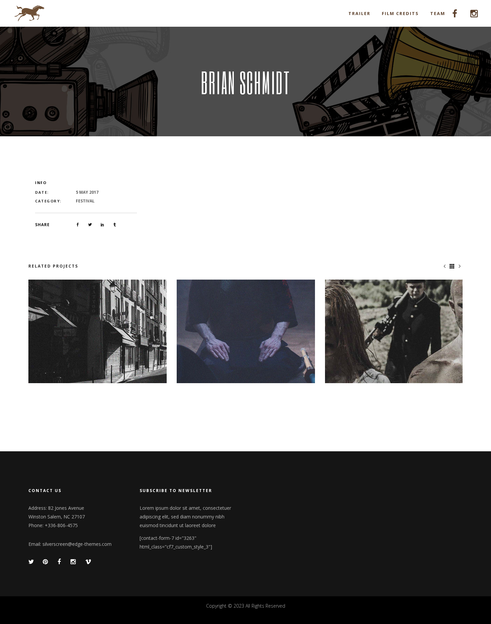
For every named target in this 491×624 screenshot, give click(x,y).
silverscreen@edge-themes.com (77, 544)
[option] (97, 331)
